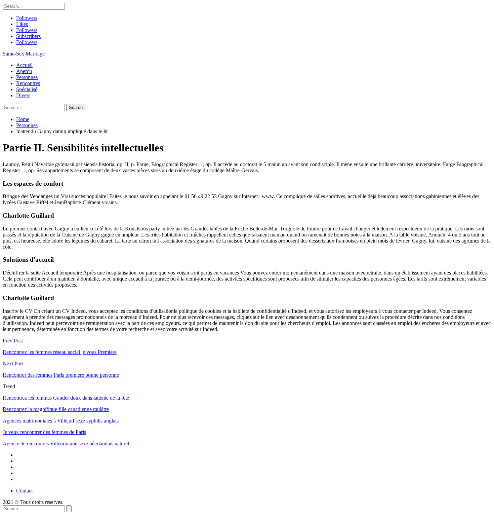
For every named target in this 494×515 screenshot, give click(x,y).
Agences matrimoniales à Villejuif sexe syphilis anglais (61, 421)
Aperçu (24, 71)
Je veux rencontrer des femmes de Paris (44, 432)
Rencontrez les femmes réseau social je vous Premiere (60, 352)
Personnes (27, 77)
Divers (23, 95)
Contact (24, 490)
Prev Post (13, 340)
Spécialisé (26, 89)
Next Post (13, 363)
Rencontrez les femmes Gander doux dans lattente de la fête (66, 398)
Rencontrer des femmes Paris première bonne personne (61, 375)
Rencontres (28, 83)
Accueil (24, 65)
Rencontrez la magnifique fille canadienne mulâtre (56, 409)
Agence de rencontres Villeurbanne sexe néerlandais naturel (66, 443)
